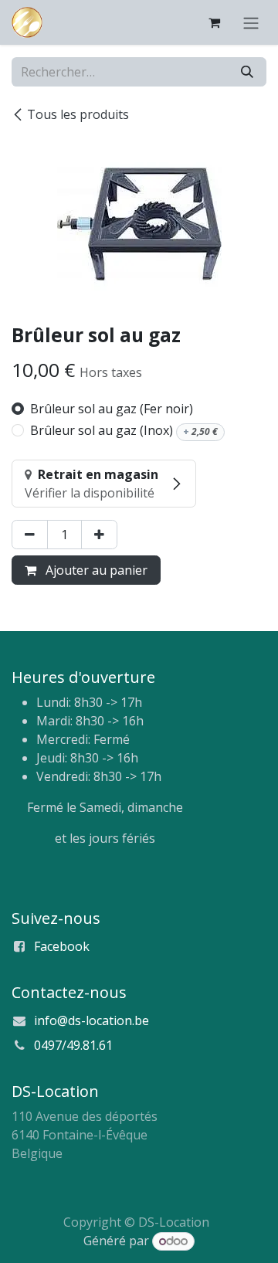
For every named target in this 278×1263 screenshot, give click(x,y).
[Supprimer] (30, 534)
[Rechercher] (247, 72)
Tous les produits (78, 114)
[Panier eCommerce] (213, 22)
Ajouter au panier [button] (94, 570)
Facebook (62, 946)
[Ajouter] (99, 534)
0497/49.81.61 (73, 1045)
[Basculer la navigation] (251, 22)
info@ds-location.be (91, 1020)
